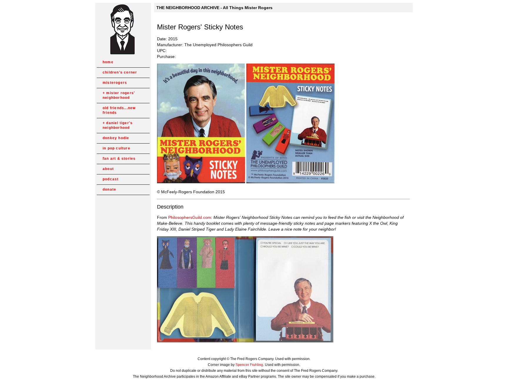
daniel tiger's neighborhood (118, 125)
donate (109, 189)
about (108, 169)
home (108, 62)
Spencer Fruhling (249, 365)
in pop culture (116, 148)
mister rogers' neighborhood (119, 95)
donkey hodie (116, 138)
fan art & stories (119, 158)
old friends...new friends (119, 110)
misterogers (115, 83)
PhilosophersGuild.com (189, 217)
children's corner (120, 72)
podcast (110, 179)
